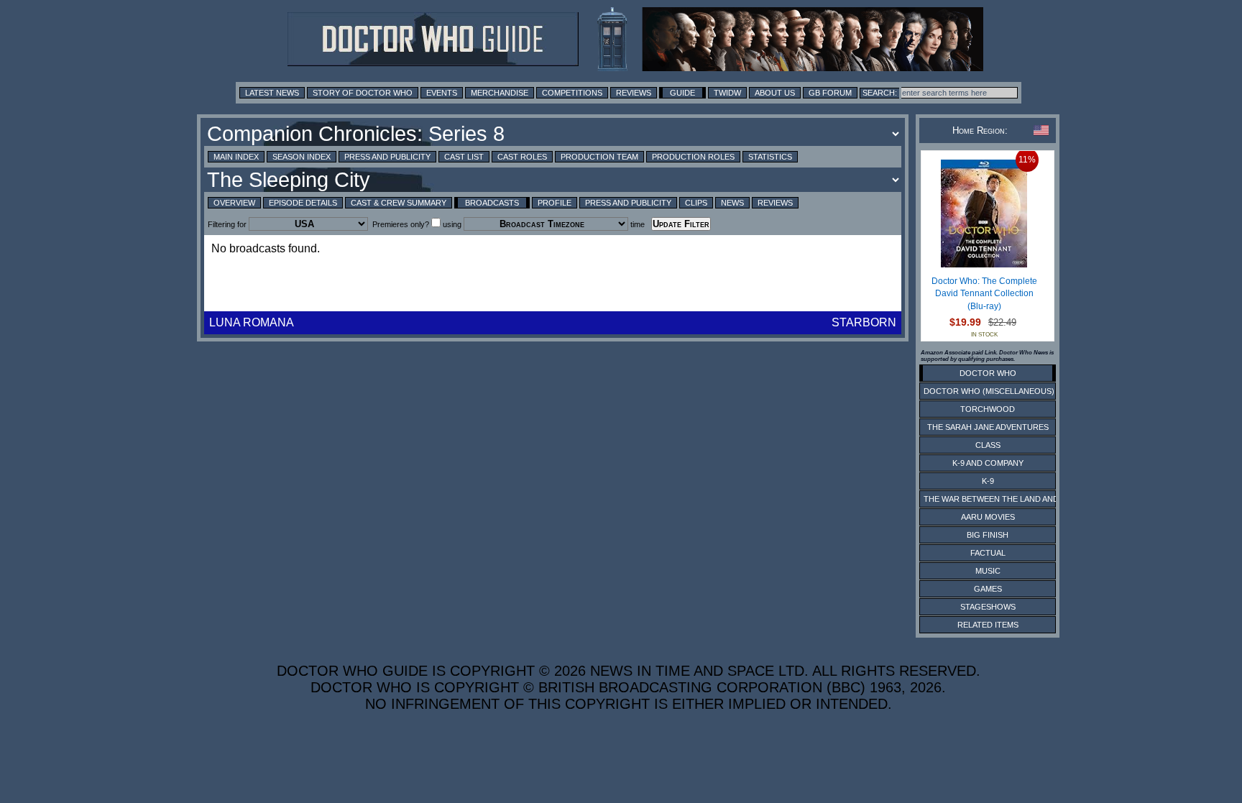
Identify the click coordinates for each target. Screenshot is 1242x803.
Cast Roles (522, 156)
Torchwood (987, 409)
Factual (988, 553)
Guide (682, 92)
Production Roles (693, 156)
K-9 (988, 481)
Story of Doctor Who (363, 92)
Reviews (633, 92)
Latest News (272, 92)
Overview (234, 202)
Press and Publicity (387, 156)
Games (988, 588)
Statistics (770, 156)
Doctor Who (988, 373)
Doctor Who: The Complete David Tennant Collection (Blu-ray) (984, 293)
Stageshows (988, 606)
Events (441, 92)
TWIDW (727, 92)
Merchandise (499, 92)
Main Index (236, 156)
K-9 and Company (988, 463)
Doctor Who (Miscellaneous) (989, 391)
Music (987, 570)
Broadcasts (492, 202)
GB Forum (830, 92)
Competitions (572, 92)
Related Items (987, 624)
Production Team (599, 156)
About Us (775, 92)
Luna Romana (251, 322)
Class (987, 445)
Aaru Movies (988, 517)
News (732, 202)
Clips (696, 202)
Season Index (301, 156)
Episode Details (303, 202)
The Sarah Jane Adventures (988, 427)
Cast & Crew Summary (398, 202)
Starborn (864, 322)
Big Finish (987, 535)
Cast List (464, 156)
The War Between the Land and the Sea (1009, 499)
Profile (554, 202)
